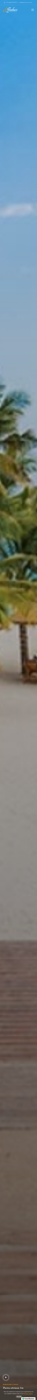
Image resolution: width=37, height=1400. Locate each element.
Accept (19, 1396)
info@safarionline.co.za (25, 2)
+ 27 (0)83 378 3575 (11, 2)
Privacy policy (28, 1393)
